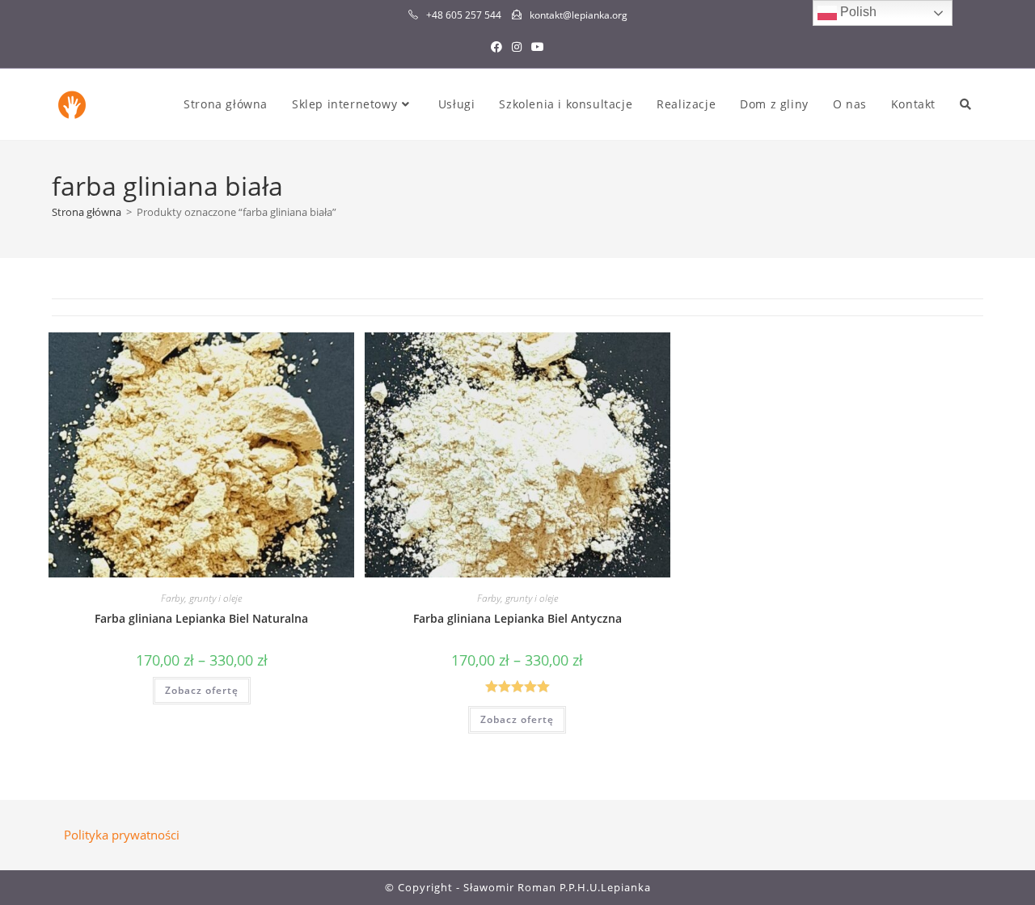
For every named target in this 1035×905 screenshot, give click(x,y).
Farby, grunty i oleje (201, 598)
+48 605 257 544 (463, 15)
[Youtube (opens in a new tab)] (537, 46)
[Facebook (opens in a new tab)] (496, 46)
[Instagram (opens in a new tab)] (516, 46)
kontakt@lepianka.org (578, 15)
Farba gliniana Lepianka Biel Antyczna (517, 618)
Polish (857, 12)
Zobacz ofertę (202, 690)
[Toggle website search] (965, 104)
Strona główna (86, 212)
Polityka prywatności (122, 835)
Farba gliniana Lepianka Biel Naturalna (201, 618)
